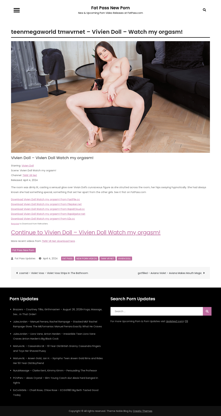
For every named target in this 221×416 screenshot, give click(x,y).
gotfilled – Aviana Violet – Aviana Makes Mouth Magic (170, 273)
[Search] (207, 311)
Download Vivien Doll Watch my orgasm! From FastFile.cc (45, 199)
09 (186, 321)
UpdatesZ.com (175, 321)
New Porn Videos (86, 258)
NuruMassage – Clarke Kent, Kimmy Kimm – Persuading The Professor (55, 370)
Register (15, 223)
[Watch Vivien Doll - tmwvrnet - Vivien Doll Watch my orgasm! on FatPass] (110, 96)
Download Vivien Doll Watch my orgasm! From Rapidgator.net (48, 214)
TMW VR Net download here (58, 241)
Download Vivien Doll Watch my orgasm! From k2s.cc (43, 218)
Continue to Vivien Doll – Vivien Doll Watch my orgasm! (86, 232)
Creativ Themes (142, 411)
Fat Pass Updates (25, 258)
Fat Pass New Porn (110, 8)
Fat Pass (68, 258)
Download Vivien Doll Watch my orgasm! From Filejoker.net (46, 204)
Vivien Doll (28, 165)
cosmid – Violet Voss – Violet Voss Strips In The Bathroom (53, 273)
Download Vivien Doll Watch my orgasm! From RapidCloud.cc (48, 209)
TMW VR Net (29, 175)
